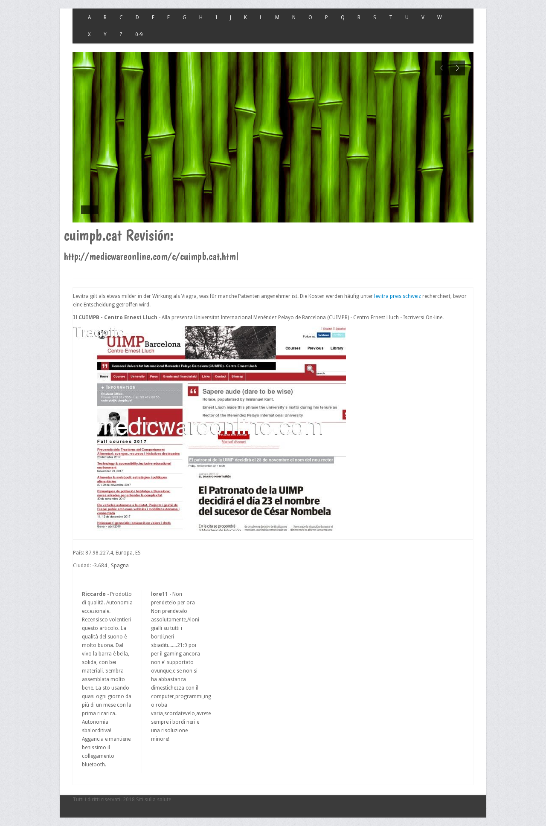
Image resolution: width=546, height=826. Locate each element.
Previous (442, 68)
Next (457, 68)
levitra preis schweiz (397, 296)
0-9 (139, 35)
